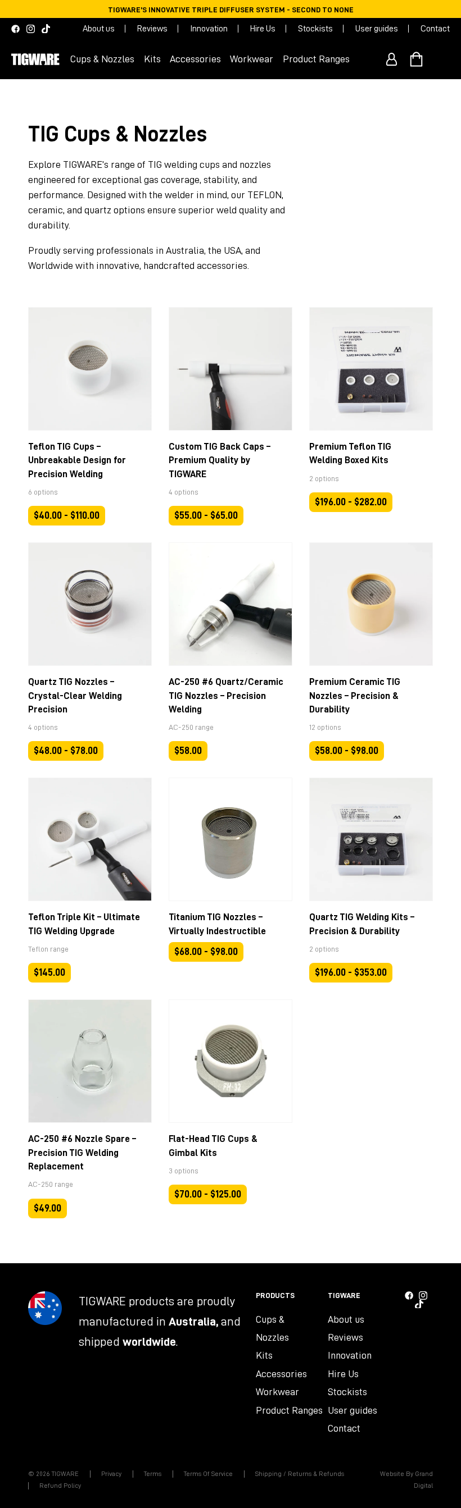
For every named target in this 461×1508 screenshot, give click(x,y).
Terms (152, 1473)
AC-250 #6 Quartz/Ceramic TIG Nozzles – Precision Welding (226, 695)
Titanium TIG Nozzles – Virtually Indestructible (217, 923)
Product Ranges (289, 1410)
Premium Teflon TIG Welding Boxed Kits (350, 453)
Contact (435, 28)
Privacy (111, 1473)
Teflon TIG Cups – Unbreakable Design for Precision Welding (77, 460)
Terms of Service (208, 1473)
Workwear (277, 1392)
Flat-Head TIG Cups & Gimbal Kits (213, 1145)
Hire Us (262, 28)
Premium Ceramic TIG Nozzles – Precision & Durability (354, 695)
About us (99, 28)
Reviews (152, 28)
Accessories (281, 1374)
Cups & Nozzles (272, 1328)
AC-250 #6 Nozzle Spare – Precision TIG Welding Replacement (82, 1152)
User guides (376, 28)
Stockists (315, 28)
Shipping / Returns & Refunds (299, 1473)
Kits (264, 1355)
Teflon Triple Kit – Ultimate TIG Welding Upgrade (84, 923)
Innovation (209, 28)
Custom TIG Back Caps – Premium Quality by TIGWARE (219, 460)
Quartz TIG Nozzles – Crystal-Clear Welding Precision (75, 695)
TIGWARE (65, 1473)
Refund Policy (60, 1485)
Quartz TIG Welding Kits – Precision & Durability (361, 923)
